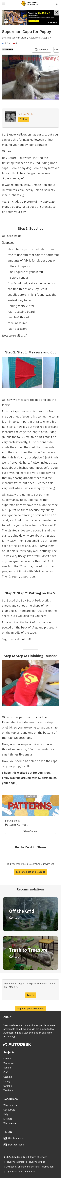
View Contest (31, 831)
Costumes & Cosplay (40, 37)
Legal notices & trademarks (20, 1171)
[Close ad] (56, 12)
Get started (9, 1109)
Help (6, 1114)
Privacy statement (15, 1162)
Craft (23, 37)
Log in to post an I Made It (30, 872)
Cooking (7, 1076)
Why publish (10, 1105)
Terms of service (38, 1157)
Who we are (9, 1123)
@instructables (16, 1138)
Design (7, 1067)
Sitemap (7, 1118)
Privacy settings (36, 1162)
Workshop (8, 1063)
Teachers (8, 1090)
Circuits (7, 1058)
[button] (3, 4)
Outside (7, 1086)
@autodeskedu (16, 1144)
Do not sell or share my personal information (29, 1166)
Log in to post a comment (30, 1008)
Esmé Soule (11, 37)
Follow (23, 119)
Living (6, 1081)
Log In (30, 995)
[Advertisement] (30, 17)
